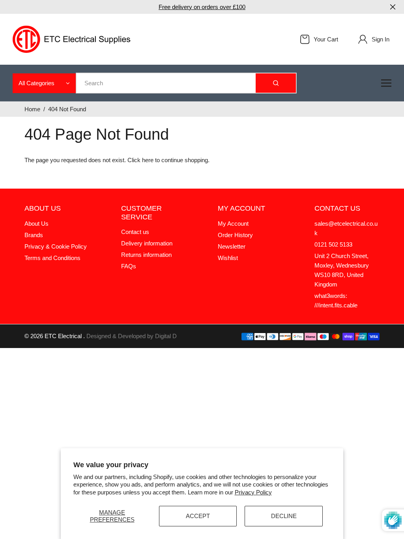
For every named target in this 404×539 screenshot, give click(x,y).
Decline (284, 516)
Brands (33, 235)
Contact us (135, 231)
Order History (235, 235)
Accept (198, 516)
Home (32, 109)
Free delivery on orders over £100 (202, 7)
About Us (36, 223)
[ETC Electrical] (72, 38)
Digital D (166, 336)
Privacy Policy (253, 492)
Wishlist (228, 258)
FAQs (128, 266)
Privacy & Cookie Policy (55, 246)
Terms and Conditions (52, 258)
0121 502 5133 (333, 244)
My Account (233, 223)
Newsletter (231, 246)
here (147, 160)
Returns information (146, 254)
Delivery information (146, 243)
